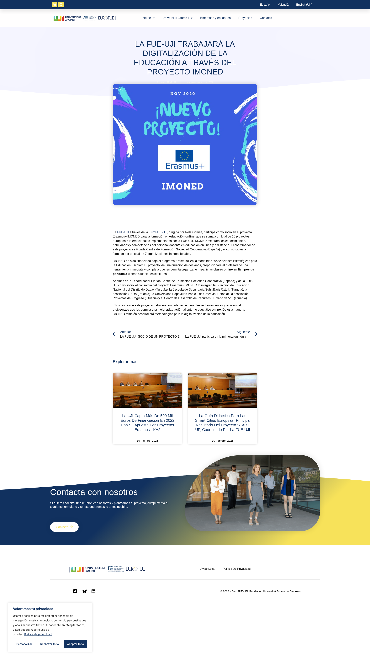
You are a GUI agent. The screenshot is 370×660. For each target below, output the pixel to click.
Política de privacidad (38, 634)
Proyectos (245, 17)
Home (147, 17)
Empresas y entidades (215, 17)
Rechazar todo (49, 644)
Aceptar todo (75, 644)
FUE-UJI (123, 232)
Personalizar (24, 644)
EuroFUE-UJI (158, 232)
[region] (50, 627)
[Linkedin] (61, 4)
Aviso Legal (207, 568)
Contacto (266, 17)
